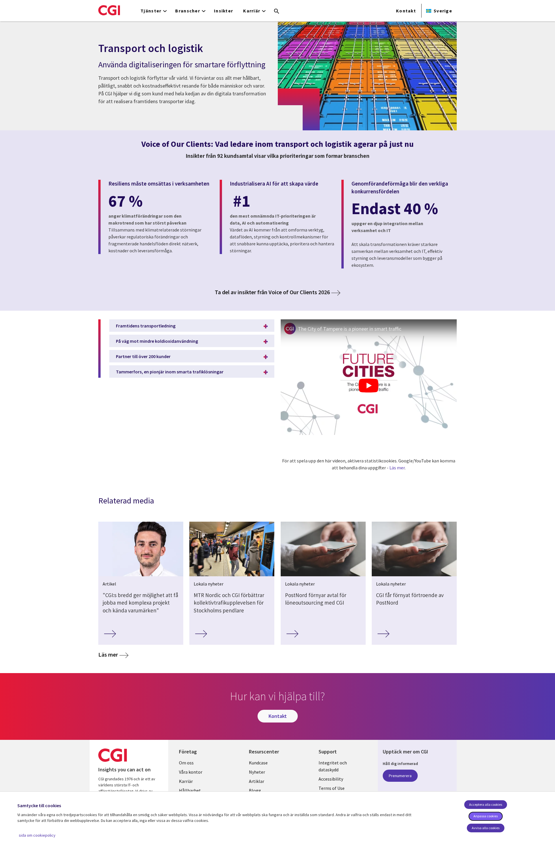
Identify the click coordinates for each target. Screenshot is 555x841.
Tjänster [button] (150, 11)
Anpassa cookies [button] (485, 816)
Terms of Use (332, 788)
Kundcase (258, 763)
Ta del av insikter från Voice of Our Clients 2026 (272, 292)
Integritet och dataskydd (333, 766)
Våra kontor (190, 772)
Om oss (186, 763)
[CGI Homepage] (109, 10)
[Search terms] (276, 11)
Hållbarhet (190, 790)
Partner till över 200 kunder (143, 356)
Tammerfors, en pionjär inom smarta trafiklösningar (169, 372)
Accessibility (331, 779)
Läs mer (397, 467)
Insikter (223, 11)
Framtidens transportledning (145, 326)
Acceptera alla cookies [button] (485, 804)
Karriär (186, 781)
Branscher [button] (187, 11)
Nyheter (257, 772)
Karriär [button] (251, 11)
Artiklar (256, 781)
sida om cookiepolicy (37, 835)
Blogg (255, 790)
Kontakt (406, 11)
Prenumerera (400, 775)
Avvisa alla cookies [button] (486, 828)
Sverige (443, 11)
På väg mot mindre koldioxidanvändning (157, 341)
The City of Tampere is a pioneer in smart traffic (349, 328)
